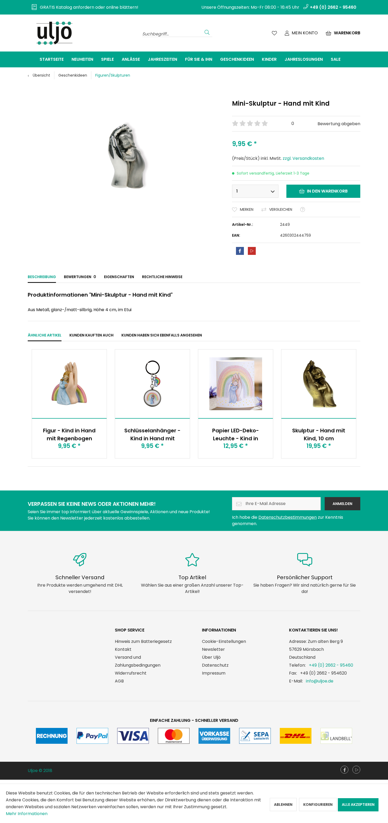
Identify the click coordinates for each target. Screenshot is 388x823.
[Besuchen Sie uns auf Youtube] (356, 770)
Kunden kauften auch (91, 335)
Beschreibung (42, 276)
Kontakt (123, 649)
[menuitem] (83, 7)
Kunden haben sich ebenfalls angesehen (161, 335)
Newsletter (213, 649)
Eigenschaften (119, 276)
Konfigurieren (318, 804)
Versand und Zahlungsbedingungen (137, 661)
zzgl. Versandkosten (303, 158)
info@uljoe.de (319, 681)
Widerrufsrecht (130, 673)
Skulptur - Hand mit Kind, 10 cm (318, 434)
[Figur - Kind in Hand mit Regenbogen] (69, 383)
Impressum (213, 673)
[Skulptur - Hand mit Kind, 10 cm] (318, 383)
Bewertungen (80, 276)
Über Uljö (211, 657)
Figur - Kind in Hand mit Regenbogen (69, 434)
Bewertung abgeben (339, 124)
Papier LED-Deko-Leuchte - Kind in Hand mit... (235, 434)
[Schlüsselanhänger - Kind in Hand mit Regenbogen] (152, 383)
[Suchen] (207, 31)
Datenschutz (215, 665)
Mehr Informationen (27, 814)
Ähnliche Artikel (44, 335)
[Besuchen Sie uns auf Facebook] (344, 770)
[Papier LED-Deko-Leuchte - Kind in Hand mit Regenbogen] (235, 383)
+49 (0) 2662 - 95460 (331, 665)
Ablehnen (283, 804)
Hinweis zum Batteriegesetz (143, 641)
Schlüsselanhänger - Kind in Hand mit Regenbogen (152, 434)
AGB (119, 681)
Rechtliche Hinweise (162, 276)
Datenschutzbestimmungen (287, 517)
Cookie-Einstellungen (224, 641)
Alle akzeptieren (358, 804)
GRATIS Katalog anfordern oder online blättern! (87, 7)
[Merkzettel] (274, 33)
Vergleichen (280, 209)
